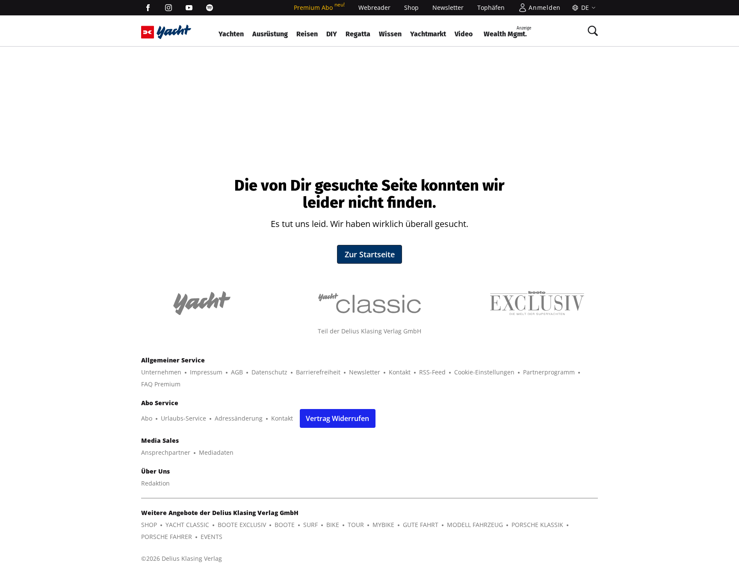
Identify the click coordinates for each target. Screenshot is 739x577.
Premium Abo (319, 7)
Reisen (307, 34)
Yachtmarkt (428, 34)
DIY (331, 34)
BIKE (332, 525)
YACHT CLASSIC (187, 525)
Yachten (231, 34)
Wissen (390, 34)
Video (464, 34)
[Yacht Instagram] (168, 7)
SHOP (149, 525)
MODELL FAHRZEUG (475, 525)
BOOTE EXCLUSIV (242, 525)
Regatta (358, 34)
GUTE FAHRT (420, 525)
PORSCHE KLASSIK (537, 525)
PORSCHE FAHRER (166, 537)
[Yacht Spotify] (209, 7)
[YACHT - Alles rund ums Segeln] (174, 31)
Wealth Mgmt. (507, 32)
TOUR (356, 525)
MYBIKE (383, 525)
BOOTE (285, 525)
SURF (310, 525)
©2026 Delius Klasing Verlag (181, 558)
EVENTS (211, 537)
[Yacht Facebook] (148, 7)
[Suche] (593, 31)
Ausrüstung (270, 34)
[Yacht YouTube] (189, 7)
